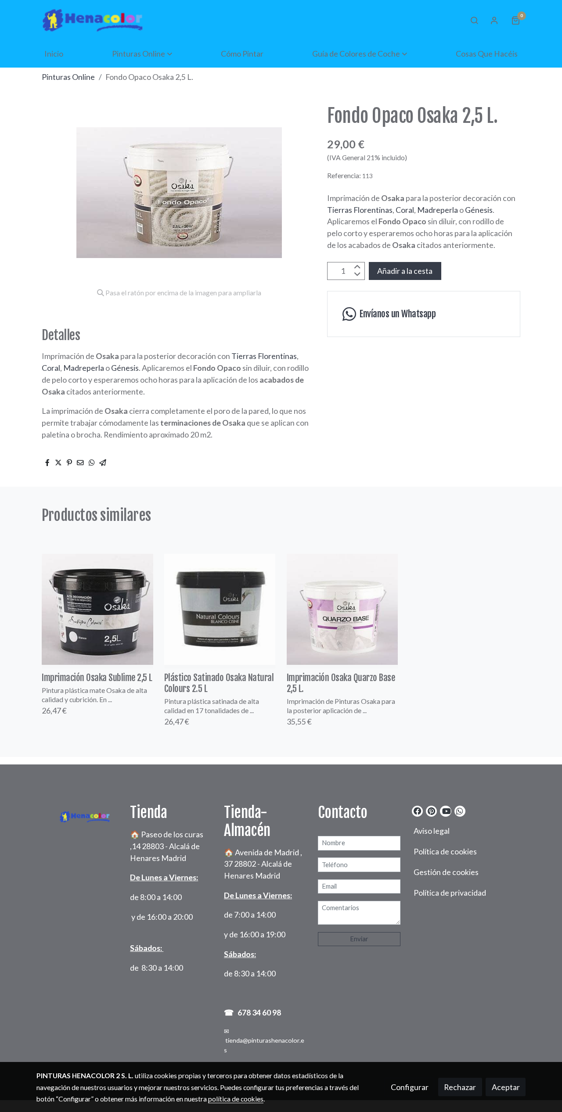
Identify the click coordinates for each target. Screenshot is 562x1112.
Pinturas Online (68, 77)
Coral (51, 368)
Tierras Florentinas (264, 356)
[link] (92, 20)
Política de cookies (445, 851)
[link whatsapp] (459, 810)
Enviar (359, 939)
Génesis (125, 368)
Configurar (410, 1087)
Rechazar (460, 1087)
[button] (142, 53)
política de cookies (235, 1099)
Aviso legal (432, 831)
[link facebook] (417, 810)
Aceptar (506, 1087)
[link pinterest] (431, 810)
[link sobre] (77, 814)
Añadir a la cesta (404, 271)
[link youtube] (446, 810)
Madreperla (83, 368)
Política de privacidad (450, 892)
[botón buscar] (474, 20)
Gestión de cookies (446, 872)
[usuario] (494, 20)
